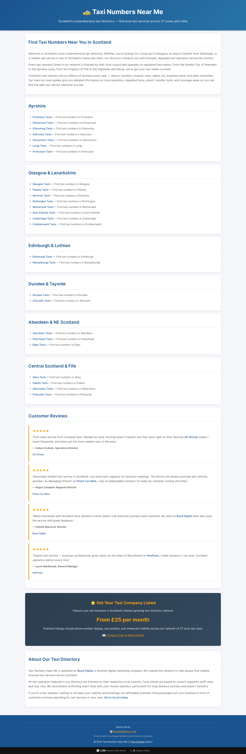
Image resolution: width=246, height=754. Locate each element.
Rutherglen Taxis (43, 201)
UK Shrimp (191, 437)
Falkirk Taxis (40, 383)
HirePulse (153, 555)
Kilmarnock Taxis (43, 122)
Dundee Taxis (41, 295)
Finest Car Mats (86, 481)
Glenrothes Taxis (43, 388)
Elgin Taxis (39, 344)
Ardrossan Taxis (42, 151)
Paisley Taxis (41, 189)
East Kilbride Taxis (44, 212)
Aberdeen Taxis (42, 333)
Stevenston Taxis (43, 140)
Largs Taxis (40, 145)
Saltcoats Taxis (42, 134)
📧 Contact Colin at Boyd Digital (123, 635)
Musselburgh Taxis (44, 262)
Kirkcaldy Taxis (42, 394)
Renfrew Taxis (41, 195)
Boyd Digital (184, 516)
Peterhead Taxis (43, 339)
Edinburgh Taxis (42, 256)
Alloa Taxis (39, 377)
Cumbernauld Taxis (44, 224)
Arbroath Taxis (42, 300)
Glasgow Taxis (41, 184)
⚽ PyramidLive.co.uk (123, 731)
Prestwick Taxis (42, 117)
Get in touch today (116, 697)
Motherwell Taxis (43, 207)
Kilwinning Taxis (42, 128)
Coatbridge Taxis (43, 218)
